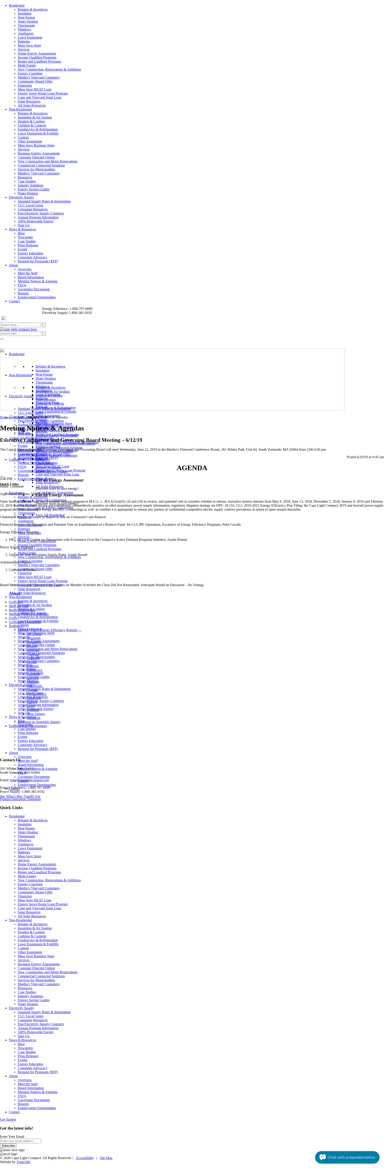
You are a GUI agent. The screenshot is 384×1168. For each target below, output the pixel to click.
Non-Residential (20, 109)
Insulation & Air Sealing (35, 117)
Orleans (32, 690)
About (13, 265)
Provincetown (36, 694)
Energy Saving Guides (34, 189)
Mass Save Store (29, 45)
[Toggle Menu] (2, 339)
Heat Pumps (26, 17)
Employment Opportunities (37, 297)
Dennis (32, 662)
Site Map (106, 1158)
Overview (25, 269)
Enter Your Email (12, 1136)
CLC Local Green (30, 205)
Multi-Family (27, 65)
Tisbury (32, 702)
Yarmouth (33, 718)
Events (22, 249)
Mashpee (33, 682)
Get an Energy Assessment (54, 492)
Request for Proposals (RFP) (38, 261)
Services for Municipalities (36, 169)
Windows (24, 29)
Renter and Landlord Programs (39, 61)
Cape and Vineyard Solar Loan (39, 97)
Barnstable (34, 642)
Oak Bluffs (34, 686)
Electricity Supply (21, 197)
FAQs (22, 285)
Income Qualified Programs (37, 57)
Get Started (8, 1119)
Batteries (24, 41)
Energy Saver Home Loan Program (43, 93)
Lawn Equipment (30, 37)
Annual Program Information (38, 217)
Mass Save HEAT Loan (34, 89)
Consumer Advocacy (32, 257)
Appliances (26, 33)
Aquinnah (34, 638)
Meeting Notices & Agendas (38, 281)
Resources (25, 177)
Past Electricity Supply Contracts (41, 213)
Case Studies (27, 181)
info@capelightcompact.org (29, 780)
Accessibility (85, 1158)
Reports (23, 293)
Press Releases (28, 245)
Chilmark (33, 658)
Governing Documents (34, 289)
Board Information (31, 277)
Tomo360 (23, 1162)
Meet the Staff (28, 273)
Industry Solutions (30, 185)
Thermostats (26, 25)
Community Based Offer (35, 81)
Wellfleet (33, 710)
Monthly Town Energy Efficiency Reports (47, 630)
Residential (16, 5)
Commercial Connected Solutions (41, 165)
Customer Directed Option (36, 157)
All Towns (34, 634)
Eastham (33, 666)
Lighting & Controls (32, 125)
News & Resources (22, 229)
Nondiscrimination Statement (20, 799)
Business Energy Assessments (39, 153)
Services (24, 49)
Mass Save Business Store (36, 145)
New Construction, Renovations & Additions (49, 69)
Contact (14, 301)
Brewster (33, 650)
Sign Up (24, 225)
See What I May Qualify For (20, 796)
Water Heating (28, 21)
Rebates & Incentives (33, 9)
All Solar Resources (32, 105)
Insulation (25, 13)
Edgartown (34, 670)
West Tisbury (36, 714)
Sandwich (34, 698)
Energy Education (30, 253)
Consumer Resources (33, 209)
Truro (30, 706)
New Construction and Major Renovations (47, 161)
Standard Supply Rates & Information (44, 201)
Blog (21, 233)
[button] (347, 1157)
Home (4, 417)
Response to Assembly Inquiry (39, 722)
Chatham (33, 654)
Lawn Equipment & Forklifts (38, 133)
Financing (25, 85)
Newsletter (25, 237)
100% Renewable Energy (36, 221)
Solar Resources (29, 101)
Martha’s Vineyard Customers (39, 77)
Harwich (33, 678)
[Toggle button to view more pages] (22, 627)
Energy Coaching (30, 73)
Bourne (32, 646)
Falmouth (33, 674)
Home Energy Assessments (37, 53)
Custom (23, 137)
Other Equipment (30, 141)
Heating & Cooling (31, 121)
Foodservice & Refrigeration (38, 129)
